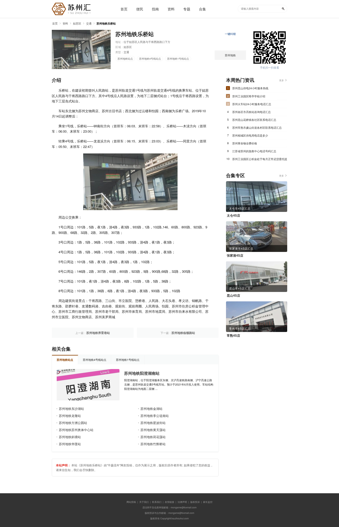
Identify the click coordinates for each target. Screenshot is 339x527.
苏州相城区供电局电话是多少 (250, 135)
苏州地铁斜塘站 (70, 437)
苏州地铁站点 (125, 58)
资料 (65, 23)
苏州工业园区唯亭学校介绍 (248, 96)
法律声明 (182, 501)
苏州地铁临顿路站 (183, 333)
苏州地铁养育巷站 (98, 333)
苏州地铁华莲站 (70, 444)
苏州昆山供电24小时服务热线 (250, 88)
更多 (281, 80)
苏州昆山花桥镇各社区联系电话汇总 (254, 120)
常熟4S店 (233, 335)
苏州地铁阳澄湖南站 (141, 373)
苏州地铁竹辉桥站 (153, 444)
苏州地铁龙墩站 (70, 415)
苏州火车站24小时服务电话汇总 (251, 104)
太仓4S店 (233, 215)
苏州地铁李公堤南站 (154, 415)
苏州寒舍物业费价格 (244, 143)
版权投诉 (195, 501)
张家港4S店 (235, 255)
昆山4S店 (233, 295)
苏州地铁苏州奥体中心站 (76, 430)
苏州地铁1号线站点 (178, 58)
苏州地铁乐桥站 (106, 23)
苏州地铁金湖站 (151, 408)
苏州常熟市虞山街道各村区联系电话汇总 (257, 127)
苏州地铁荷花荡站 (153, 437)
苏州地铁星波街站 (153, 422)
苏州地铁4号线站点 (150, 58)
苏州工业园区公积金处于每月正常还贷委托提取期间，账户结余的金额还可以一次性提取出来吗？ (259, 160)
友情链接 (169, 501)
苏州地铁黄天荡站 (153, 430)
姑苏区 (77, 23)
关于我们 (144, 501)
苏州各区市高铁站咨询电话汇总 (251, 112)
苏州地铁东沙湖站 (71, 408)
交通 (89, 23)
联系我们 (156, 501)
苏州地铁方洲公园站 (73, 422)
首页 (55, 23)
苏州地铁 (230, 55)
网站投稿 (131, 501)
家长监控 (207, 501)
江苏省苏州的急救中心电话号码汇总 (254, 151)
